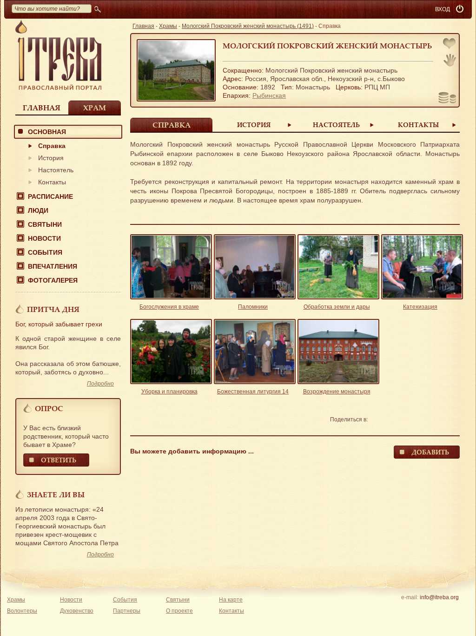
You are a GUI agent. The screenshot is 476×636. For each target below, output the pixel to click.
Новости (44, 238)
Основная (47, 131)
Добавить (430, 451)
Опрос (49, 408)
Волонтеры (22, 611)
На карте (231, 599)
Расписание (50, 196)
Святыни (45, 224)
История (51, 158)
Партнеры (126, 611)
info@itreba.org (439, 597)
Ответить (58, 459)
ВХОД (442, 9)
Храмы (168, 26)
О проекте (179, 611)
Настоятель (55, 170)
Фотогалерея (53, 280)
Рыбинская (269, 95)
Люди (38, 210)
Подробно (100, 383)
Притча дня (53, 309)
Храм (94, 107)
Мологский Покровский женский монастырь (327, 46)
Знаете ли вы (56, 494)
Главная (41, 107)
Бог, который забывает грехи (58, 324)
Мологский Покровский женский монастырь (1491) (248, 26)
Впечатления (52, 266)
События (45, 252)
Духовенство (76, 611)
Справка (52, 145)
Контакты (52, 182)
